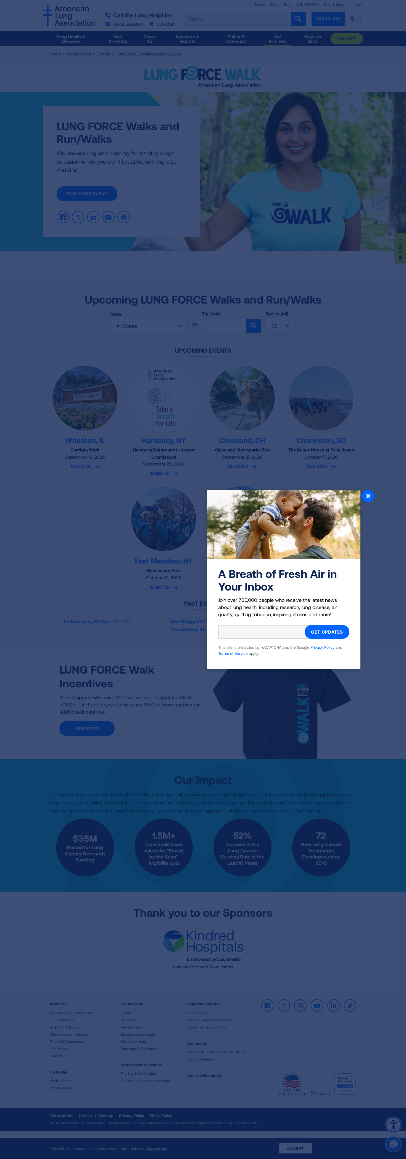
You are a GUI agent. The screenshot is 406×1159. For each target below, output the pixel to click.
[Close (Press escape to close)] (368, 497)
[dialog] (203, 579)
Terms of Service (233, 653)
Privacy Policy (322, 647)
